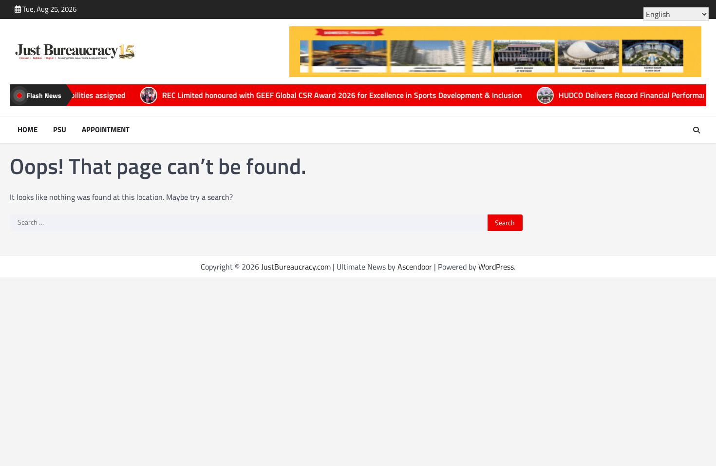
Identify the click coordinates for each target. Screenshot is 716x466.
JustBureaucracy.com (296, 266)
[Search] (696, 130)
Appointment (106, 129)
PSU (59, 129)
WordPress (496, 266)
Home (28, 129)
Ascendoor (414, 266)
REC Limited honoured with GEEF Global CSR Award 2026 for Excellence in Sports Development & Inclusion (308, 95)
